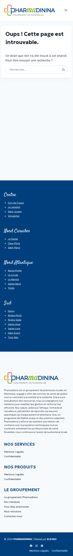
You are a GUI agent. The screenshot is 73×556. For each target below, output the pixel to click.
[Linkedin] (42, 545)
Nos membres (12, 501)
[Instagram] (36, 545)
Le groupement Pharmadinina (21, 497)
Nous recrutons (12, 511)
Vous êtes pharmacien (16, 506)
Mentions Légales (14, 451)
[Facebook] (31, 545)
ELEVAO (52, 539)
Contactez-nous (13, 516)
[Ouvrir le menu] (66, 10)
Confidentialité (12, 456)
